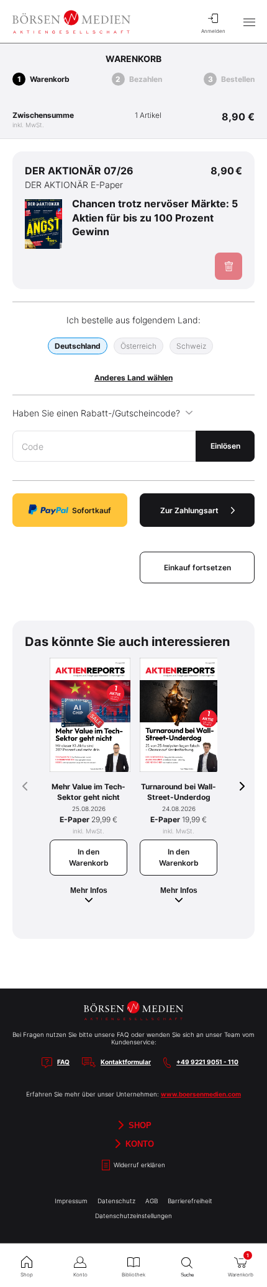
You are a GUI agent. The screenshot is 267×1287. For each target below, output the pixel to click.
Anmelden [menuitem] (213, 31)
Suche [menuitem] (187, 1275)
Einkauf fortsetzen (197, 567)
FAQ (63, 1061)
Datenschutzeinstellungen (133, 1215)
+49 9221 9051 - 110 (207, 1061)
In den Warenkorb (89, 857)
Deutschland (78, 346)
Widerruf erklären (138, 1164)
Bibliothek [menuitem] (133, 1274)
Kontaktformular (126, 1061)
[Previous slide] (24, 786)
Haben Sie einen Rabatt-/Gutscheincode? (96, 413)
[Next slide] (242, 786)
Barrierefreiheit (190, 1200)
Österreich (138, 346)
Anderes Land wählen (133, 377)
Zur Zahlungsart (189, 510)
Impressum (71, 1200)
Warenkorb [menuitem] (240, 1265)
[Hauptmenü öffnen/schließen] (249, 21)
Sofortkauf (91, 510)
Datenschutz (116, 1200)
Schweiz (191, 346)
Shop (139, 1125)
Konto (138, 1144)
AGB (151, 1200)
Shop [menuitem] (26, 1274)
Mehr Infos (88, 890)
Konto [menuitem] (80, 1274)
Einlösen (225, 446)
